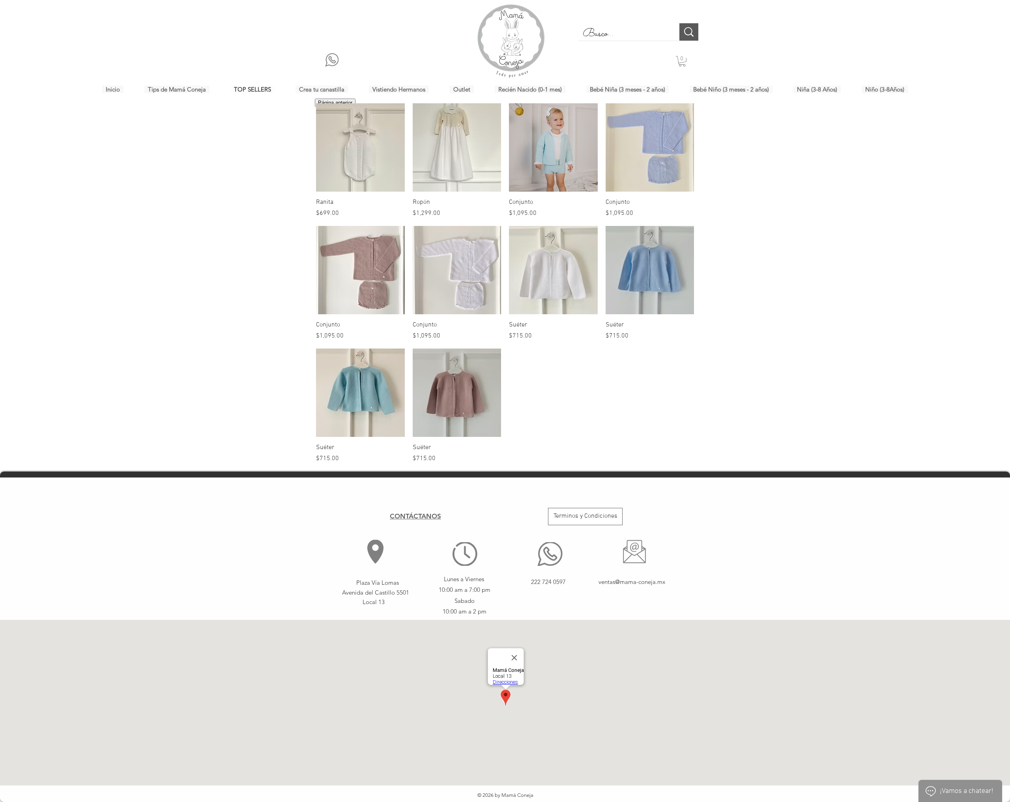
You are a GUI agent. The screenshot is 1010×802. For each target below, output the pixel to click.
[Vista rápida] (360, 147)
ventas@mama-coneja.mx (632, 582)
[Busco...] (688, 32)
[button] (682, 61)
